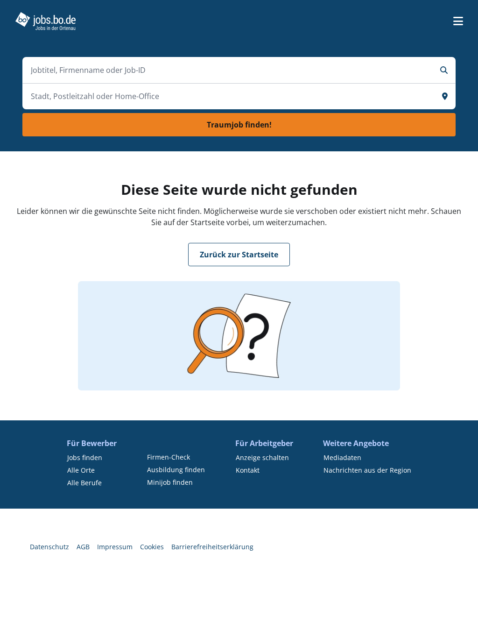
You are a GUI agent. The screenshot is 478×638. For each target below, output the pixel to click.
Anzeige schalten (262, 457)
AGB (83, 546)
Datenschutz (49, 546)
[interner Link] (45, 21)
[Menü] (458, 21)
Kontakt (248, 470)
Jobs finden (84, 457)
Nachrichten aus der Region (367, 470)
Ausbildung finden (176, 469)
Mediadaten (342, 457)
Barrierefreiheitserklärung (212, 546)
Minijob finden (170, 482)
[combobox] (229, 70)
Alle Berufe (84, 482)
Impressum (115, 546)
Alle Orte (81, 470)
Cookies (152, 546)
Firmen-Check (168, 457)
